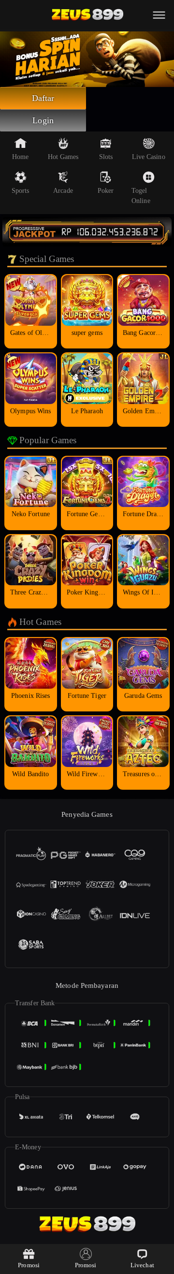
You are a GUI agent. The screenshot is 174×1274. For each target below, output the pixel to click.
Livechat (142, 1265)
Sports (20, 190)
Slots (106, 156)
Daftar (43, 98)
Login (43, 120)
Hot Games (63, 156)
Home (20, 156)
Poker (106, 190)
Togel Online (140, 195)
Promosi (29, 1265)
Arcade (63, 190)
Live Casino (148, 156)
